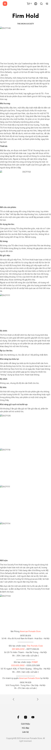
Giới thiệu (25, 723)
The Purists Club (35, 645)
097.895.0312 (18, 649)
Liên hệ (25, 732)
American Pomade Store (30, 631)
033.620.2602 (18, 665)
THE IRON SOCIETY (25, 24)
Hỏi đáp (25, 728)
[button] (29, 3)
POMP (35, 662)
